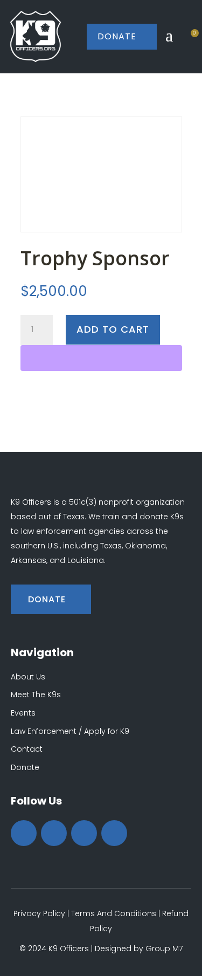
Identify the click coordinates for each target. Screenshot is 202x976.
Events (23, 712)
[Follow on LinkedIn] (114, 833)
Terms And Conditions (113, 913)
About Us (28, 676)
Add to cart (112, 329)
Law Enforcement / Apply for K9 (70, 731)
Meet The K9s (36, 694)
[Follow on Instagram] (84, 833)
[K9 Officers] (35, 37)
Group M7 (164, 948)
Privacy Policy (39, 913)
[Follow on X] (54, 833)
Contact (27, 749)
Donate (121, 36)
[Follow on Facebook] (24, 833)
